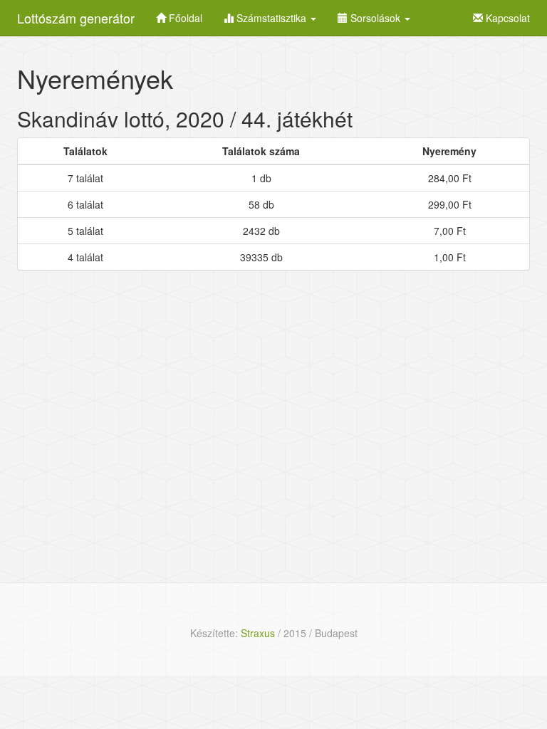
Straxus (258, 633)
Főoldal (184, 18)
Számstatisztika (271, 18)
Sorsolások (375, 18)
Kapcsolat (506, 18)
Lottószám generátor (76, 18)
